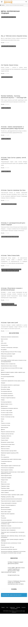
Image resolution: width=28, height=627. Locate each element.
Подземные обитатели (6, 435)
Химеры (3, 399)
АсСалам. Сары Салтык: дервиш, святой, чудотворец (13, 158)
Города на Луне (4, 479)
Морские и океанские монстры (8, 431)
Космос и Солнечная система (7, 416)
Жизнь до (3, 455)
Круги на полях (4, 339)
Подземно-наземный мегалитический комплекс (11, 498)
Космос (2, 419)
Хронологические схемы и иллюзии (9, 365)
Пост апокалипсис (5, 457)
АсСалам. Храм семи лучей (9, 322)
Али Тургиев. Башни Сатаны (9, 65)
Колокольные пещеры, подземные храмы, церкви (12, 494)
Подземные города (5, 488)
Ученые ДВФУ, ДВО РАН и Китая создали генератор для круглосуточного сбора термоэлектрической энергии (13, 570)
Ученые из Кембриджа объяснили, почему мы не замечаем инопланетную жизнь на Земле (17, 582)
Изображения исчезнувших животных (9, 408)
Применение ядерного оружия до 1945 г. (10, 452)
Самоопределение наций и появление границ (11, 459)
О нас (7, 607)
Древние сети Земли (5, 446)
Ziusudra (2, 42)
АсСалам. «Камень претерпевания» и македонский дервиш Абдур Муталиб (12, 127)
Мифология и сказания (6, 525)
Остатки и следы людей (6, 410)
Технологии (3, 518)
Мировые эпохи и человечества (8, 363)
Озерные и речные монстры (7, 433)
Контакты (24, 607)
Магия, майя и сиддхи (6, 511)
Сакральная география (6, 477)
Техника (3, 515)
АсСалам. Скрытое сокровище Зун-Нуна (13, 190)
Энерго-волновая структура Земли (9, 450)
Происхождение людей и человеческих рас (10, 465)
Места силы (3, 481)
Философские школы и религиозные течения (11, 543)
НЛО (2, 341)
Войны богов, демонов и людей (9, 17)
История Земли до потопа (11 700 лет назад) (11, 351)
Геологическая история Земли (7, 444)
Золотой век (3, 358)
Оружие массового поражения (7, 513)
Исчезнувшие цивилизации (8, 303)
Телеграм (18, 607)
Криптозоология (4, 427)
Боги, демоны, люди (6, 107)
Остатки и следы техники (6, 412)
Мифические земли (5, 484)
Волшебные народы (5, 389)
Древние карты (4, 406)
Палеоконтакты (4, 345)
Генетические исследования (7, 467)
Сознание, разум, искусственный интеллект (11, 269)
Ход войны (3, 463)
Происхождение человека (7, 469)
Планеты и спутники (5, 423)
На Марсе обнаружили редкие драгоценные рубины (15, 562)
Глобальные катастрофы (6, 356)
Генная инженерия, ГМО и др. (7, 547)
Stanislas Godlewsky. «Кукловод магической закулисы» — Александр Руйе (13, 96)
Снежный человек (5, 438)
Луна (2, 421)
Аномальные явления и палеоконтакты (9, 336)
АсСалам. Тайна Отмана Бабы (10, 255)
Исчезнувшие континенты (7, 393)
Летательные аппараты (6, 509)
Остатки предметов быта (6, 414)
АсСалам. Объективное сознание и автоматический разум (11, 289)
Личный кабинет (14, 608)
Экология (3, 545)
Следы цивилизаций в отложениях (9, 503)
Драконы (3, 429)
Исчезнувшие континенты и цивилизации (10, 385)
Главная (2, 607)
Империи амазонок (5, 374)
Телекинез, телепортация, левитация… (10, 236)
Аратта (2, 370)
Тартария (3, 382)
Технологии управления (7, 77)
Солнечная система (5, 425)
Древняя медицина (5, 507)
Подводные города (5, 486)
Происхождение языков (6, 475)
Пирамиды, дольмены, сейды (7, 496)
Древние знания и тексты (6, 404)
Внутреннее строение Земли (7, 442)
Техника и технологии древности (9, 204)
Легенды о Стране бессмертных (8, 397)
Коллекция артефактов (6, 402)
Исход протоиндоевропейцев (7, 376)
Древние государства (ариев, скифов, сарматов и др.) (13, 372)
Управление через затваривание (8, 530)
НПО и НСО (3, 343)
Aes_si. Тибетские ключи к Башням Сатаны (14, 36)
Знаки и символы (5, 492)
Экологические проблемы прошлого (9, 549)
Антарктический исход (13, 575)
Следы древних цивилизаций (7, 490)
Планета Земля (4, 440)
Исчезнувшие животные (6, 391)
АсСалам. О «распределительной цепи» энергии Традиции (13, 223)
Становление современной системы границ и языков (13, 380)
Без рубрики (4, 349)
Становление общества (6, 461)
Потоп (2, 378)
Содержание (12, 607)
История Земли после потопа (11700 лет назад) (11, 368)
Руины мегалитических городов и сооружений (11, 501)
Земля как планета (5, 448)
